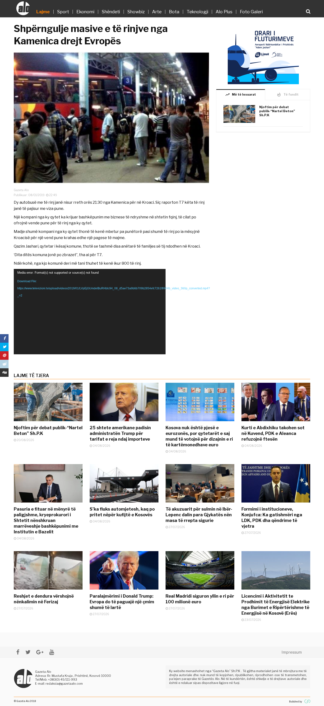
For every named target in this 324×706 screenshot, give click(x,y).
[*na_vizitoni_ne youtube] (51, 652)
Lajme (43, 12)
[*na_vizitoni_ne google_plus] (39, 652)
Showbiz (136, 12)
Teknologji (197, 12)
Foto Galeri (251, 12)
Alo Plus (224, 12)
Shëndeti (111, 12)
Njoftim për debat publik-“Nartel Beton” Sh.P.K (277, 111)
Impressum (292, 652)
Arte (157, 12)
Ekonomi (85, 12)
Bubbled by (295, 701)
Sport (63, 12)
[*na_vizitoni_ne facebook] (17, 652)
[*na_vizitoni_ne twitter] (27, 652)
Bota (174, 12)
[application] (90, 311)
